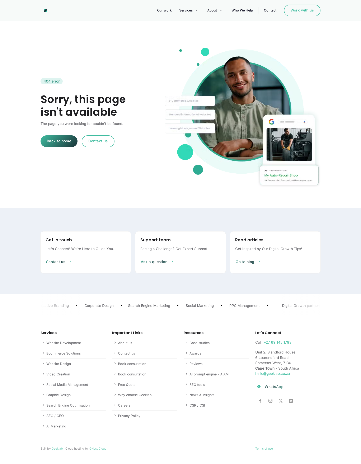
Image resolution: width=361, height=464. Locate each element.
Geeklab (57, 448)
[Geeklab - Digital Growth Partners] (47, 10)
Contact (270, 10)
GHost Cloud (98, 448)
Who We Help (242, 10)
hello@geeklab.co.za (272, 373)
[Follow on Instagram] (270, 401)
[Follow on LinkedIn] (291, 401)
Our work (164, 10)
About (212, 10)
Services (186, 10)
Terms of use (264, 448)
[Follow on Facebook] (260, 401)
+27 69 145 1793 (278, 342)
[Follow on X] (281, 401)
